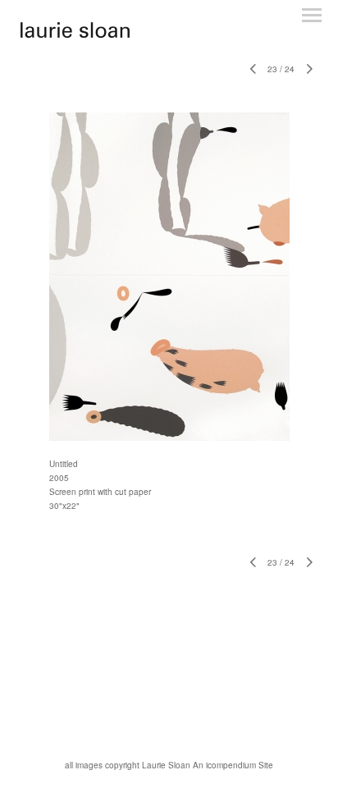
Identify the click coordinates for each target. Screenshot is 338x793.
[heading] (75, 33)
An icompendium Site (233, 765)
